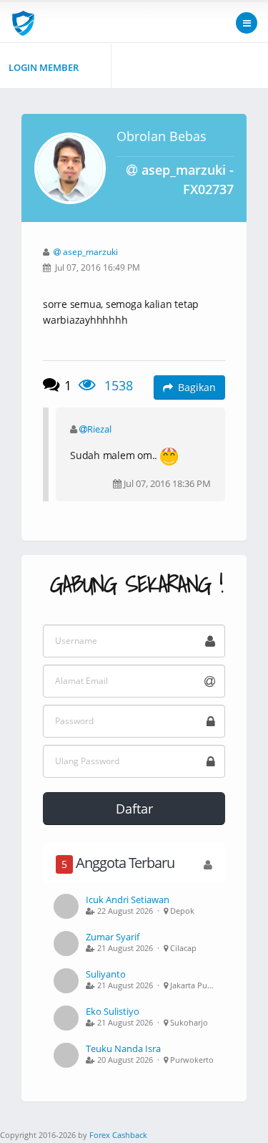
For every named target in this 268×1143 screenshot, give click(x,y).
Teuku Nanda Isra (123, 1048)
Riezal (99, 429)
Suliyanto (106, 974)
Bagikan (197, 387)
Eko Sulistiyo (112, 1011)
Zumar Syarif (112, 936)
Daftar (134, 808)
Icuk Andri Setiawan (127, 899)
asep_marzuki (90, 251)
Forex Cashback (118, 1134)
